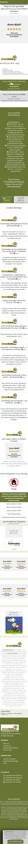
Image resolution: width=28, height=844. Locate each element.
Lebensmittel (9, 713)
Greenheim (4, 2)
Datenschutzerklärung (10, 748)
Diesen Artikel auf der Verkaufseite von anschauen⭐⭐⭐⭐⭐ (14, 84)
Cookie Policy (7, 750)
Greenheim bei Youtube (13, 782)
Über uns (6, 743)
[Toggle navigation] (26, 2)
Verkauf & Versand (9, 759)
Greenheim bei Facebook (13, 775)
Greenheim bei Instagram (14, 778)
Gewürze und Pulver (18, 713)
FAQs (5, 763)
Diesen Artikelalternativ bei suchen (20, 199)
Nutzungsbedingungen (10, 761)
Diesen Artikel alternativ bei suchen (14, 96)
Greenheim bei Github (12, 780)
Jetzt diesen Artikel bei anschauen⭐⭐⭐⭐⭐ (7, 199)
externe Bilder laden (15, 842)
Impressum (7, 746)
